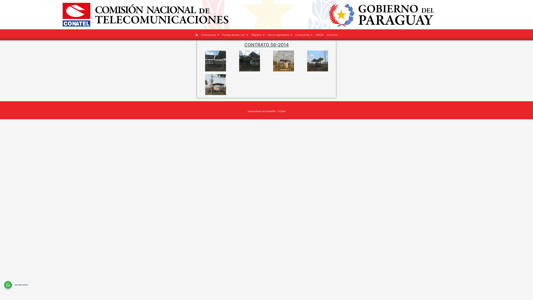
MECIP (320, 34)
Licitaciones (302, 34)
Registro (257, 34)
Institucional (208, 34)
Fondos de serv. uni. (233, 34)
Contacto (332, 34)
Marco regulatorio (278, 34)
